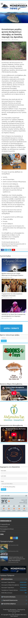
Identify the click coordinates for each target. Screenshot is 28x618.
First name (3, 470)
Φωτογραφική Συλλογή (7, 529)
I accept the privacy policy (8, 486)
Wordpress (13, 609)
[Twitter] (17, 538)
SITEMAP (2, 531)
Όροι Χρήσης (14, 616)
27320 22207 (23, 582)
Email (2, 481)
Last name (3, 476)
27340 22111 (23, 587)
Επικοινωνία (3, 526)
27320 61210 (23, 585)
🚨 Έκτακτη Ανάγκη (7, 579)
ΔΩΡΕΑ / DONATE (11, 328)
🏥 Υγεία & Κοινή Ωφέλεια (8, 603)
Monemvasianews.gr (14, 611)
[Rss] (11, 538)
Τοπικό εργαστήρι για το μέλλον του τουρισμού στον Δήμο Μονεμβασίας (17, 558)
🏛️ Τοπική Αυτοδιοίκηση (8, 597)
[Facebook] (14, 538)
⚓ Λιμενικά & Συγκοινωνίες (9, 600)
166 (26, 592)
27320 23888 (23, 590)
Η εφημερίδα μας (5, 524)
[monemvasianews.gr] (14, 6)
